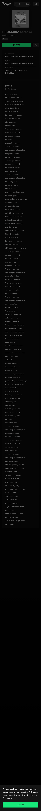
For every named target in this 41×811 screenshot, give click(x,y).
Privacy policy (9, 798)
